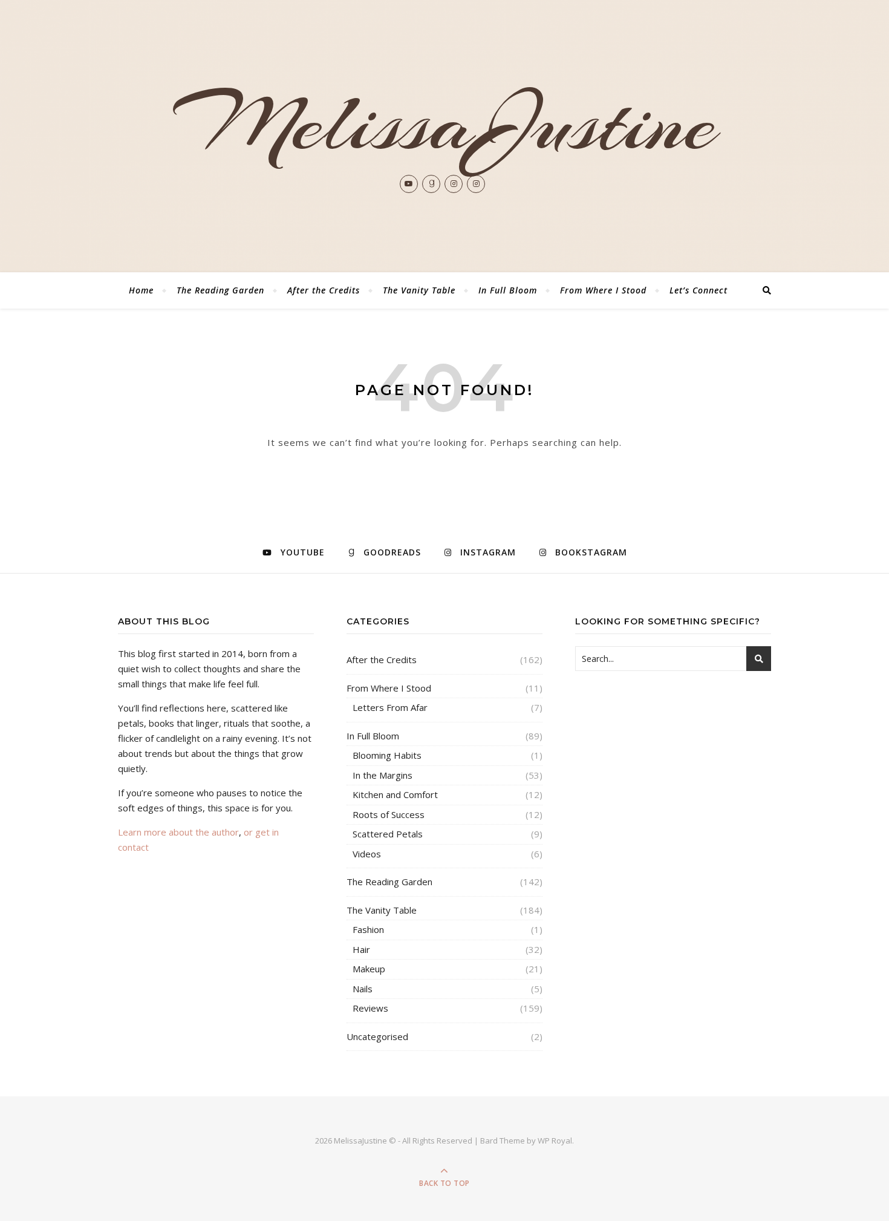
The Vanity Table (419, 290)
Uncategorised (377, 1036)
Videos (367, 854)
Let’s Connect (698, 290)
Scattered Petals (388, 834)
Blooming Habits (387, 755)
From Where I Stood (603, 290)
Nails (363, 989)
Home (141, 290)
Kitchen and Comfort (395, 794)
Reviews (370, 1008)
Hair (361, 949)
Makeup (369, 969)
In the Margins (382, 775)
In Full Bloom (507, 290)
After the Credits (323, 290)
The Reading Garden (220, 290)
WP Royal (555, 1140)
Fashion (368, 929)
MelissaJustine (445, 123)
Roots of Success (389, 814)
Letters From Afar (390, 707)
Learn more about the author (178, 832)
